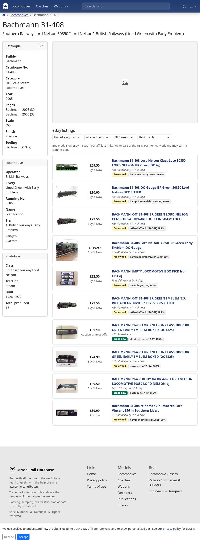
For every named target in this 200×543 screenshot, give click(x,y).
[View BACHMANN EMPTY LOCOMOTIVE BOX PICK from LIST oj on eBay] (67, 278)
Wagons (60, 6)
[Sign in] (193, 6)
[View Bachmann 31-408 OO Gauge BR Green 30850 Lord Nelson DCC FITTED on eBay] (67, 194)
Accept (23, 537)
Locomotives (21, 6)
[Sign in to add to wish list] (41, 46)
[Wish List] (184, 6)
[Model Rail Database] (5, 6)
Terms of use (96, 486)
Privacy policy (97, 480)
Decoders (125, 493)
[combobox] (126, 6)
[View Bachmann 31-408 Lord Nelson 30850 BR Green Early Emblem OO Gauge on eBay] (67, 249)
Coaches (42, 6)
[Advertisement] (25, 378)
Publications (127, 499)
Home (91, 474)
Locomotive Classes (163, 474)
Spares (123, 505)
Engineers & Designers (166, 491)
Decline (9, 537)
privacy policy (172, 528)
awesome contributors (24, 486)
